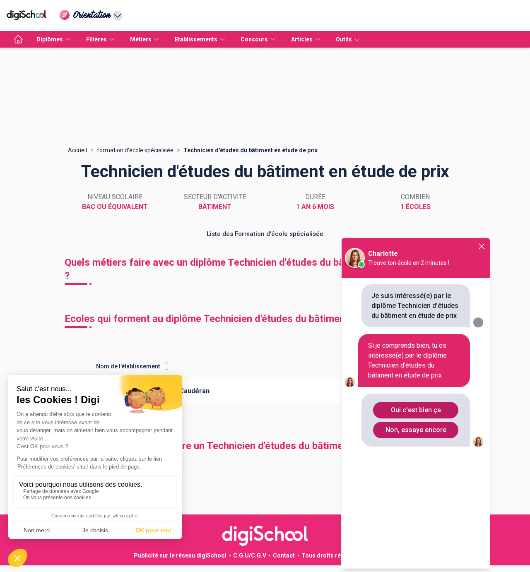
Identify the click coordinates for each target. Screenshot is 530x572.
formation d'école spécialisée (135, 150)
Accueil (77, 150)
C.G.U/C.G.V (249, 555)
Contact (284, 555)
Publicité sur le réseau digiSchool (180, 555)
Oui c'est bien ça (416, 410)
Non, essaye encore (415, 430)
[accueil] (18, 39)
